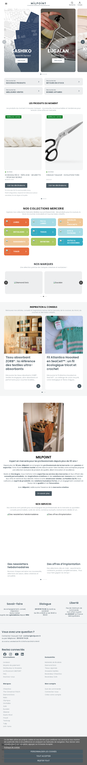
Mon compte (50, 684)
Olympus (6, 700)
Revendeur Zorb (51, 677)
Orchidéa (7, 703)
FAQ (4, 674)
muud (5, 718)
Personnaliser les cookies (44, 751)
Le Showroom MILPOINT (12, 671)
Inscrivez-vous (9, 677)
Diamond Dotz (50, 665)
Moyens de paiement (11, 665)
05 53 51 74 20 (22, 638)
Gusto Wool (7, 715)
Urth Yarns (7, 726)
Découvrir (21, 60)
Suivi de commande (53, 689)
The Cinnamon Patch (11, 692)
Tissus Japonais (51, 668)
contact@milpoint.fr (32, 636)
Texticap (6, 720)
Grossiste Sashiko (51, 671)
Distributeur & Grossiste (12, 668)
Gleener (6, 712)
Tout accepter (43, 756)
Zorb (5, 706)
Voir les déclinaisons (16, 185)
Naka (5, 697)
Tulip (5, 723)
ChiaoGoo (7, 689)
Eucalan (6, 709)
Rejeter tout (43, 760)
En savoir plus (43, 493)
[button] (80, 3)
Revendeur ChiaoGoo (53, 674)
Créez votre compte (53, 695)
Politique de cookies (12, 747)
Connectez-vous (51, 692)
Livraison (6, 662)
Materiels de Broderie (53, 662)
